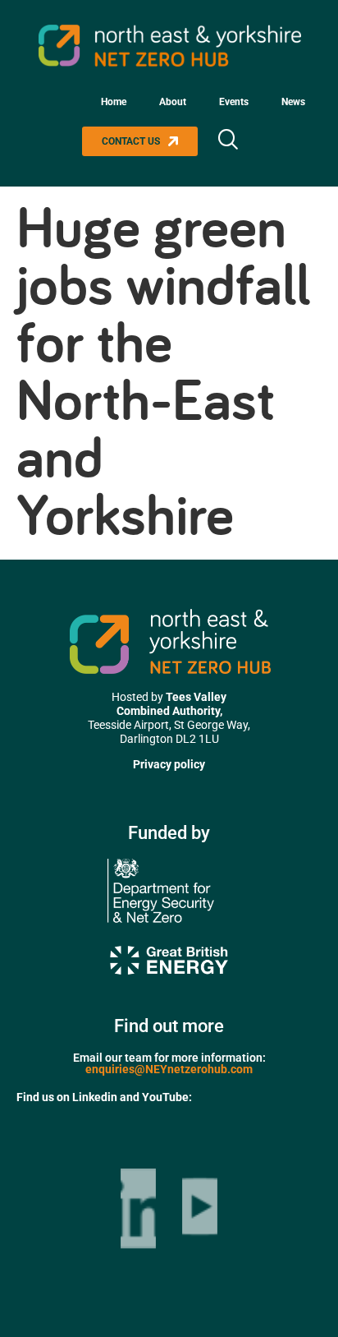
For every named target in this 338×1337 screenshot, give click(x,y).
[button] (227, 141)
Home (113, 102)
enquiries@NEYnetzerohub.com (169, 1069)
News (293, 102)
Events (234, 102)
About (172, 102)
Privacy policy (169, 764)
